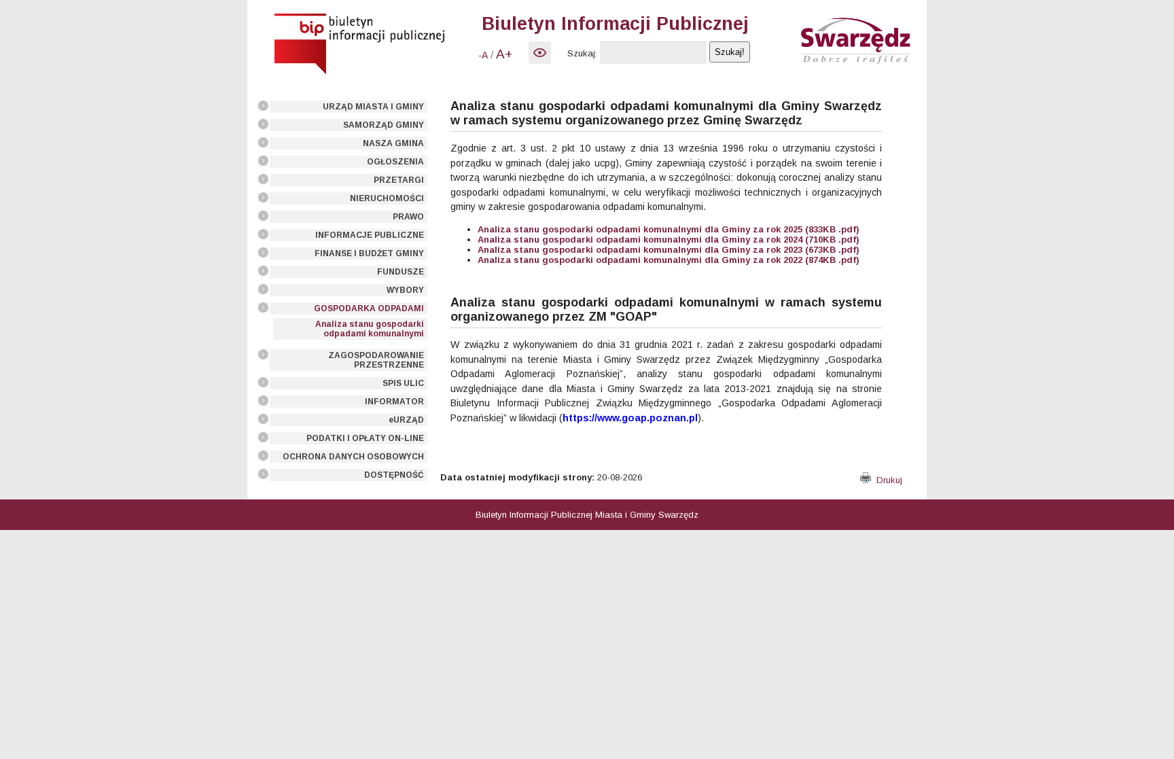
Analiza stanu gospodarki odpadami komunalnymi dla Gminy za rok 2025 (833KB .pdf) (668, 229)
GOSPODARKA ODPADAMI (369, 308)
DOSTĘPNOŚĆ (394, 475)
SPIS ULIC (403, 383)
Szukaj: (582, 53)
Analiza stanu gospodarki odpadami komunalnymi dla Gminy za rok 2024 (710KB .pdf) (668, 239)
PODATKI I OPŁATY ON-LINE (365, 438)
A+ (504, 54)
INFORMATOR (394, 401)
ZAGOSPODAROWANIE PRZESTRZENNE (376, 360)
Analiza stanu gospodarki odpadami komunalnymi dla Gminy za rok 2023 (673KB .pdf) (668, 250)
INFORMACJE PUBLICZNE (369, 235)
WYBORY (405, 290)
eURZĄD (406, 420)
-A (483, 55)
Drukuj (886, 480)
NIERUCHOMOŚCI (387, 198)
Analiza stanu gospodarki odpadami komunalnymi (369, 328)
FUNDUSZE (400, 272)
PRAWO (408, 217)
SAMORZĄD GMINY (383, 125)
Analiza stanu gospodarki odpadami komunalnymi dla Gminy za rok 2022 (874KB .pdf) (668, 260)
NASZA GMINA (393, 143)
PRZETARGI (399, 180)
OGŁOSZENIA (395, 161)
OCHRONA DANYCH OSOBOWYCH (353, 456)
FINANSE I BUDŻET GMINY (369, 253)
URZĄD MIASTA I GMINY (373, 106)
